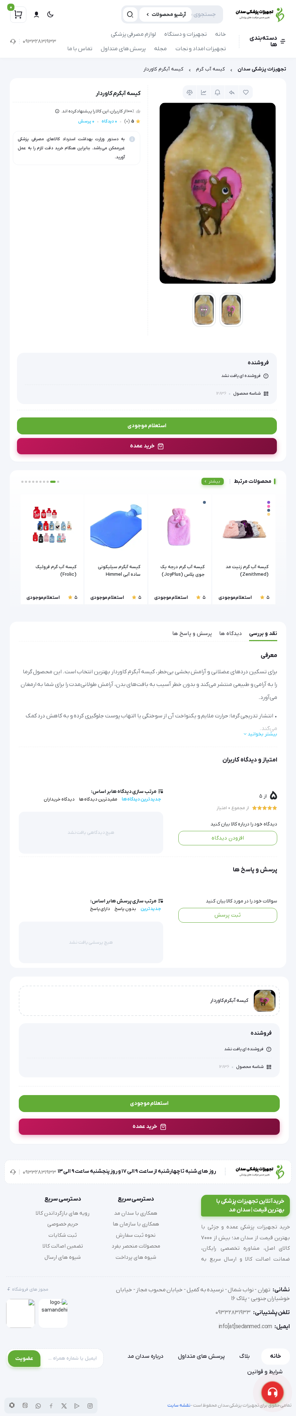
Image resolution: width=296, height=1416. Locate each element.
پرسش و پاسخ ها (192, 633)
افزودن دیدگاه (228, 838)
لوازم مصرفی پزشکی (133, 34)
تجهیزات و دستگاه (185, 34)
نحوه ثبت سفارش (136, 1235)
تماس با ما (79, 48)
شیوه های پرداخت (136, 1257)
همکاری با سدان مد (135, 1213)
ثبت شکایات (62, 1235)
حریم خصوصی (62, 1224)
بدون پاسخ (125, 909)
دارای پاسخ (100, 909)
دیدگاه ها (230, 633)
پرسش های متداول (123, 48)
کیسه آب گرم (210, 69)
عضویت (24, 1358)
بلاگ (244, 1356)
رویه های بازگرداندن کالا (63, 1213)
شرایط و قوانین (265, 1372)
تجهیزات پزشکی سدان (262, 69)
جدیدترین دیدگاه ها (141, 799)
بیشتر (214, 481)
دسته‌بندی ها (263, 41)
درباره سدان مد (145, 1356)
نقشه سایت (179, 1405)
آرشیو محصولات (169, 14)
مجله (160, 48)
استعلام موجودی (146, 425)
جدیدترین (150, 909)
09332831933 (39, 41)
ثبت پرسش (227, 915)
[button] (58, 482)
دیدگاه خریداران (59, 799)
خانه (220, 34)
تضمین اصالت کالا (63, 1246)
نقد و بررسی (263, 633)
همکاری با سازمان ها (136, 1224)
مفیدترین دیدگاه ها (98, 799)
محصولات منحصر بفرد (136, 1246)
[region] (148, 71)
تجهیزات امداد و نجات (200, 48)
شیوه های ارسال (62, 1257)
